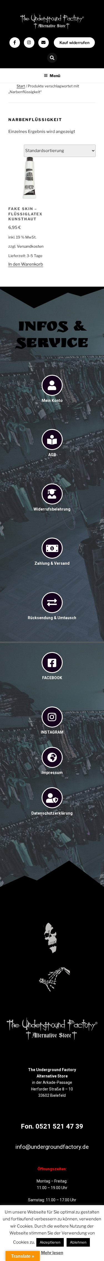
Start (21, 86)
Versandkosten (30, 246)
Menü (55, 75)
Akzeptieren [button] (50, 1242)
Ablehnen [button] (78, 1242)
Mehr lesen (52, 1252)
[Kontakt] (43, 42)
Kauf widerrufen (74, 42)
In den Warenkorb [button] (25, 264)
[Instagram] (29, 42)
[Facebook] (14, 42)
